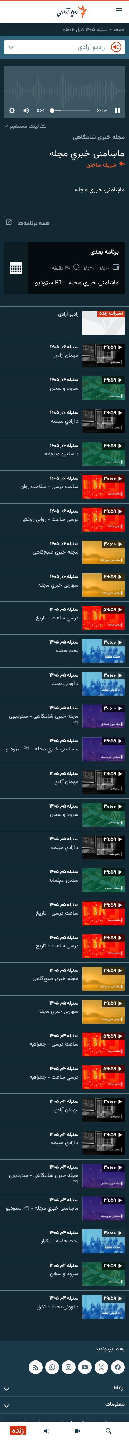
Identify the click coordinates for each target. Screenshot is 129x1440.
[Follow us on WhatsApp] (52, 1367)
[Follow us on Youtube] (85, 1367)
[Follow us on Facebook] (118, 1367)
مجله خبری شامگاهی (99, 137)
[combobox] (64, 47)
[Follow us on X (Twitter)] (101, 1367)
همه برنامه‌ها (33, 223)
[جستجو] (108, 1431)
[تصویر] (77, 1431)
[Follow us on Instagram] (68, 1367)
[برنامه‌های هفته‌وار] (46, 1431)
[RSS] (35, 1367)
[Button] (105, 167)
